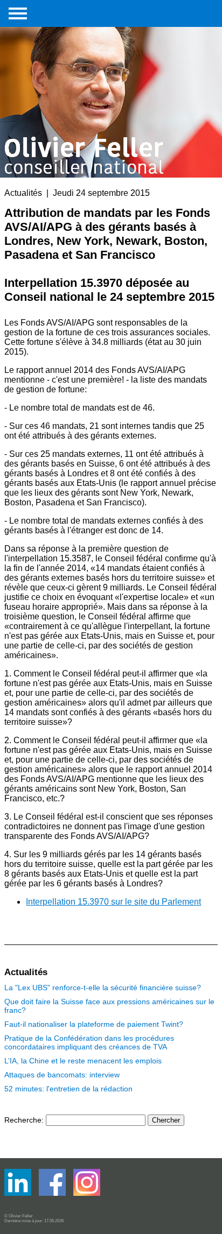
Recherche (22, 1120)
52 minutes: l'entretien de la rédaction (68, 1088)
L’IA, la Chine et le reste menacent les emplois (83, 1060)
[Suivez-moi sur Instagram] (86, 1193)
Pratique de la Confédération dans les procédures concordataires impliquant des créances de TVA (89, 1042)
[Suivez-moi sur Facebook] (18, 1193)
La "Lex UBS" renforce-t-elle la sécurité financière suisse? (102, 987)
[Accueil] (85, 87)
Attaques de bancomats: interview (62, 1074)
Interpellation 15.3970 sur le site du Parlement (113, 901)
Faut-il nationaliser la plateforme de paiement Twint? (93, 1024)
